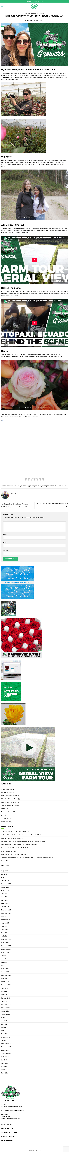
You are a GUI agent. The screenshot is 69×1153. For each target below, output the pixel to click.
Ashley (42, 20)
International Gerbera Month (9, 799)
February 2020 (5, 998)
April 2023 (4, 936)
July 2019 (4, 1021)
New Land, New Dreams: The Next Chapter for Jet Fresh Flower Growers (23, 841)
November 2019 (6, 1007)
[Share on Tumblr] (43, 479)
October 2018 (5, 1050)
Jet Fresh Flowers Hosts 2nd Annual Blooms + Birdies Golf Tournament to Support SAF (27, 857)
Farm (57, 485)
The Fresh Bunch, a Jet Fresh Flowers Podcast (15, 831)
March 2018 (4, 1073)
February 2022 (5, 942)
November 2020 (6, 978)
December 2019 (6, 1004)
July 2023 (4, 926)
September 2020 (6, 985)
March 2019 (4, 1034)
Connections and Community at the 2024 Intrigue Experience (19, 844)
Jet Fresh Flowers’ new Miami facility (12, 838)
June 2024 (4, 897)
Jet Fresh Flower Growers (33, 13)
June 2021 (4, 959)
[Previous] (4, 195)
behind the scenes (46, 485)
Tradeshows (5, 818)
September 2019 (6, 1014)
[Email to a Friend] (34, 479)
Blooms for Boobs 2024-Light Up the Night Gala (15, 848)
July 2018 (4, 1060)
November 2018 (6, 1047)
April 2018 (4, 1070)
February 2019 (5, 1037)
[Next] (64, 195)
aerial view (38, 485)
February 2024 (5, 903)
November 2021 (6, 946)
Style (2, 815)
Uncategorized (5, 821)
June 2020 (4, 988)
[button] (2, 6)
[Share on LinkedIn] (40, 479)
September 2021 (6, 949)
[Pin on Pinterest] (37, 479)
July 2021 (4, 955)
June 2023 (4, 929)
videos (46, 486)
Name (5, 534)
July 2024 (4, 893)
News (42, 13)
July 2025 (4, 874)
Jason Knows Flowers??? (9, 802)
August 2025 (5, 871)
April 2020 (4, 994)
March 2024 (4, 900)
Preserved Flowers (7, 812)
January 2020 (5, 1001)
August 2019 (5, 1017)
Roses (43, 486)
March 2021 (4, 965)
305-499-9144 (5, 1116)
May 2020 (4, 991)
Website (5, 550)
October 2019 (5, 1011)
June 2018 (4, 1063)
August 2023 (5, 923)
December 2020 (6, 975)
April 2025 (4, 877)
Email (5, 542)
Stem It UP (4, 861)
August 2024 (5, 890)
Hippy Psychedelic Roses (9, 795)
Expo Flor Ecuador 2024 (8, 851)
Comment (6, 520)
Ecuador (53, 485)
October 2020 (5, 981)
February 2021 (5, 968)
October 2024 (5, 887)
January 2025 (5, 880)
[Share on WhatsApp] (25, 479)
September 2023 (6, 919)
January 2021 (5, 972)
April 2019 (4, 1030)
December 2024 (6, 884)
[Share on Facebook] (28, 479)
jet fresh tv (36, 486)
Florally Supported (6, 792)
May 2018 (4, 1066)
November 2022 (6, 939)
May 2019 (4, 1027)
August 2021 (5, 952)
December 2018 (6, 1043)
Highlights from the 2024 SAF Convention (13, 854)
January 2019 (5, 1040)
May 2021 (4, 962)
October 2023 (5, 916)
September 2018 (6, 1053)
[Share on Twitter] (31, 479)
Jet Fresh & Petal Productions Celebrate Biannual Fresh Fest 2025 (21, 835)
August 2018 (5, 1056)
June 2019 (4, 1024)
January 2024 (5, 906)
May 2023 (4, 933)
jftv (40, 486)
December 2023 (6, 910)
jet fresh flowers (29, 486)
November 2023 (6, 913)
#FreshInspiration (6, 789)
